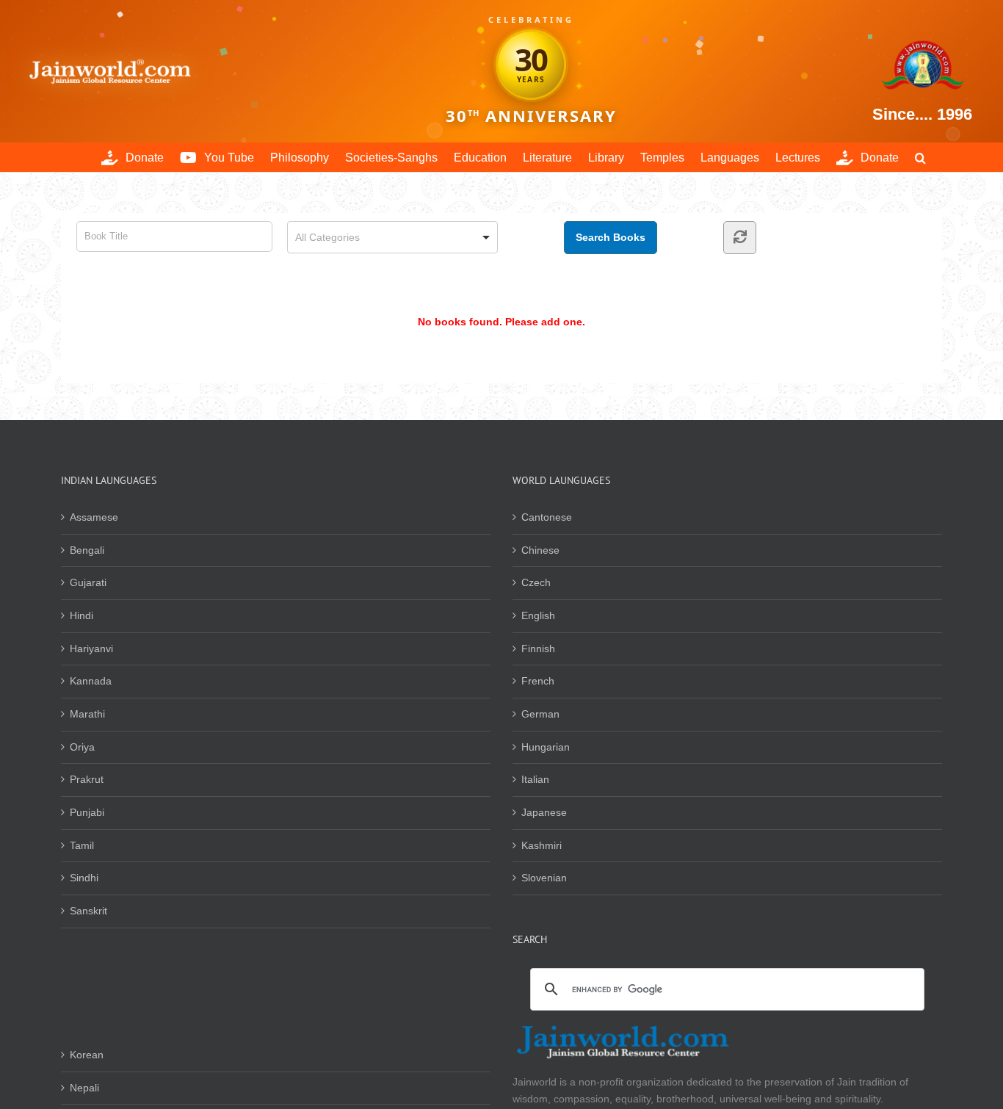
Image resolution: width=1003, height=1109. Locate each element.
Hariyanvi (91, 648)
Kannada (91, 681)
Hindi (81, 615)
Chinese (540, 550)
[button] (920, 157)
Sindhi (84, 878)
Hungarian (545, 747)
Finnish (538, 648)
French (537, 681)
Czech (536, 582)
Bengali (87, 550)
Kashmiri (541, 845)
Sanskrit (88, 911)
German (540, 714)
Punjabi (87, 812)
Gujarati (88, 582)
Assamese (94, 517)
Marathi (87, 714)
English (538, 615)
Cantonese (546, 517)
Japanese (544, 812)
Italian (535, 779)
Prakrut (87, 779)
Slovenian (544, 878)
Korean (87, 1055)
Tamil (82, 845)
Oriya (82, 747)
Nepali (84, 1088)
